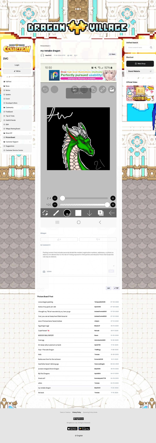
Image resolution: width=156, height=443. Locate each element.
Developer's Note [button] (11, 103)
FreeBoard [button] (9, 112)
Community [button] (9, 107)
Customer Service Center (14, 150)
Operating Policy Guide (90, 412)
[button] (17, 48)
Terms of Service (65, 412)
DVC (5, 58)
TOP (116, 288)
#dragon (43, 233)
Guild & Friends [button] (11, 120)
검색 (151, 47)
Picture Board (45, 46)
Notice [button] (8, 90)
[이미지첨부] (44, 272)
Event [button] (8, 99)
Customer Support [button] (12, 142)
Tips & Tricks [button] (10, 116)
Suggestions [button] (10, 146)
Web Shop (141, 64)
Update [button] (8, 94)
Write (18, 71)
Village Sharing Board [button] (13, 129)
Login (17, 65)
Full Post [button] (8, 81)
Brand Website (134, 71)
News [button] (7, 86)
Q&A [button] (7, 124)
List (108, 288)
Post (111, 271)
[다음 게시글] (42, 289)
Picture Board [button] (10, 137)
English (80, 436)
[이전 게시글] (38, 289)
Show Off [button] (9, 133)
